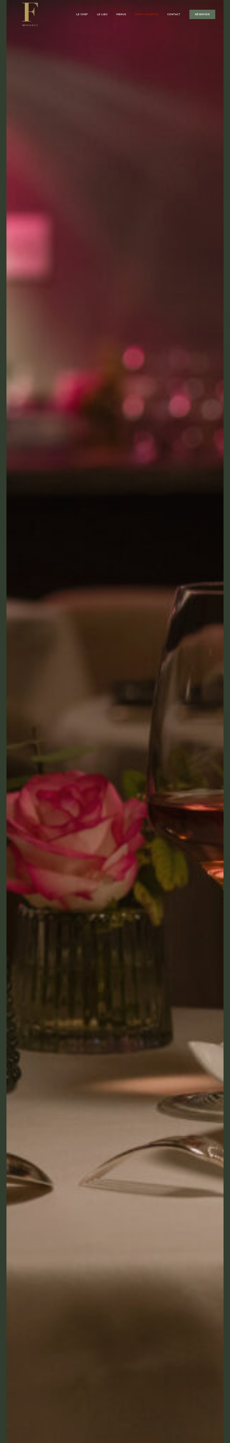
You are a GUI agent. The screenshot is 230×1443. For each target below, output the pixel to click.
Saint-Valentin (146, 14)
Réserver (202, 14)
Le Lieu (102, 14)
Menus (121, 14)
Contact (173, 14)
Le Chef (82, 14)
